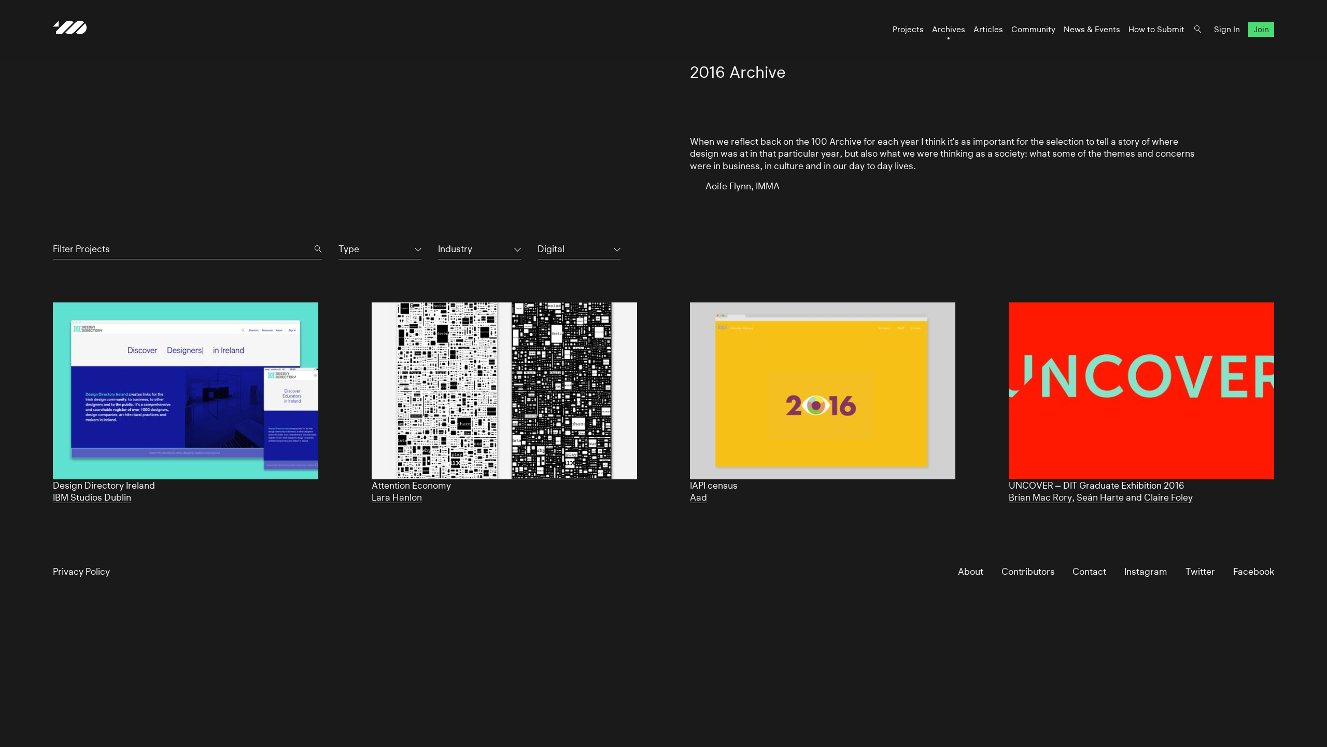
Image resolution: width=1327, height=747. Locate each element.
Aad (698, 497)
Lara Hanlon (397, 497)
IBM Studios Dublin (92, 497)
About (970, 571)
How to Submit (1156, 29)
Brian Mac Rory (1040, 497)
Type (348, 248)
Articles (988, 29)
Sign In (1227, 29)
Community (1033, 29)
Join (1261, 29)
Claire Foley (1168, 497)
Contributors (1028, 571)
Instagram (1145, 571)
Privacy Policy (81, 571)
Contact (1089, 571)
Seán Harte (1100, 497)
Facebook (1253, 571)
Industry (455, 248)
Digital (551, 248)
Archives (948, 29)
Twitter (1200, 571)
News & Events (1092, 29)
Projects (908, 29)
